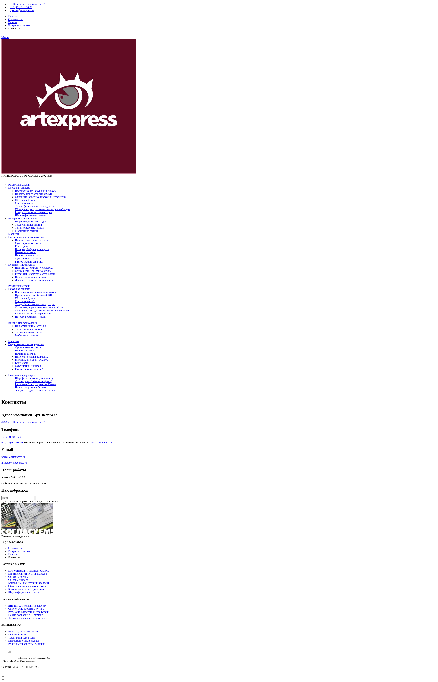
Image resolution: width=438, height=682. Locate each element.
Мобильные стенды (26, 230)
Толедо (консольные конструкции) (35, 206)
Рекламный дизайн (19, 184)
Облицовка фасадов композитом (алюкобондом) (43, 209)
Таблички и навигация (28, 224)
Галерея (12, 22)
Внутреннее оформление (22, 218)
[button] (2, 178)
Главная (12, 16)
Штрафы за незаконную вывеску (34, 267)
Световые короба (25, 203)
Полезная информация (21, 264)
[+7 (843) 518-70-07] (8, 178)
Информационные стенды (30, 221)
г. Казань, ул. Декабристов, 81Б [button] (28, 4)
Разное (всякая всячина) (29, 261)
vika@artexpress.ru (101, 442)
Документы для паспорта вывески (35, 280)
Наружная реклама (19, 187)
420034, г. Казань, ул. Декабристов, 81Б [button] (24, 422)
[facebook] (5, 663)
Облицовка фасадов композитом (27, 586)
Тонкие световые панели (29, 227)
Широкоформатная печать (30, 215)
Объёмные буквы (18, 576)
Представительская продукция (26, 236)
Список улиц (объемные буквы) (33, 270)
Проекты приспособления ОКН (33, 193)
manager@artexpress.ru (14, 462)
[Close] (2, 676)
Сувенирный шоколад (28, 258)
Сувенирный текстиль (28, 243)
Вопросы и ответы (19, 25)
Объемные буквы (25, 200)
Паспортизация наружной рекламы (35, 190)
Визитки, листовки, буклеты (31, 240)
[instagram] (2, 663)
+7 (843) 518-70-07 (12, 436)
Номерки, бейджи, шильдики (32, 249)
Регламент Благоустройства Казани (35, 273)
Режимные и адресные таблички (27, 643)
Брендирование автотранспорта (33, 212)
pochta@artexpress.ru (22, 10)
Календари (21, 246)
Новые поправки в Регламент (32, 277)
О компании (15, 19)
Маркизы (13, 233)
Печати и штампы (25, 252)
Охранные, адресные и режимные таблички (40, 196)
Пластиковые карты (26, 255)
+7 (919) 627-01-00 (12, 442)
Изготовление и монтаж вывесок (27, 573)
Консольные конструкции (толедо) (28, 582)
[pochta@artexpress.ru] (5, 178)
